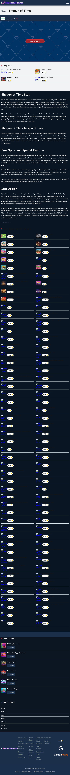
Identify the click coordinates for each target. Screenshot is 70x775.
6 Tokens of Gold (48, 597)
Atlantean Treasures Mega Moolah (19, 376)
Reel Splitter (46, 281)
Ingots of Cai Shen (48, 581)
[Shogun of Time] (3, 261)
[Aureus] (4, 621)
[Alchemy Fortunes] (4, 537)
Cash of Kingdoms (48, 250)
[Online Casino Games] (12, 2)
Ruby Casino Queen (14, 297)
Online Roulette (38, 758)
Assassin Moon (47, 541)
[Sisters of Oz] (39, 472)
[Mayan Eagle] (39, 433)
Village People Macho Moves (52, 297)
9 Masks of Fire (12, 321)
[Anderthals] (4, 393)
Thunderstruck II (13, 549)
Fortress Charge (12, 423)
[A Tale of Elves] (39, 535)
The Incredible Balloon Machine (52, 360)
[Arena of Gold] (4, 401)
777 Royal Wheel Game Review (52, 494)
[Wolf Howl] (39, 464)
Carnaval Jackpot (13, 597)
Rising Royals (11, 336)
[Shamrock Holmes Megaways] (4, 562)
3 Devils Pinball (12, 605)
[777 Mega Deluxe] (4, 576)
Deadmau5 (11, 518)
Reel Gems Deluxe (48, 510)
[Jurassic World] (38, 237)
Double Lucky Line (48, 352)
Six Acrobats (46, 242)
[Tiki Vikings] (4, 307)
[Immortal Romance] (39, 411)
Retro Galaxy (11, 463)
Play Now (11, 647)
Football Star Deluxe (14, 415)
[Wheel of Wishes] (4, 371)
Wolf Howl (46, 463)
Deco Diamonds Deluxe (50, 313)
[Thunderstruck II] (4, 553)
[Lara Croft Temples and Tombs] (3, 285)
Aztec (3, 708)
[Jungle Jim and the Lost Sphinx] (39, 325)
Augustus (45, 526)
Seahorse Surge (12, 689)
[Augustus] (39, 527)
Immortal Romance (48, 407)
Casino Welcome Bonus (23, 742)
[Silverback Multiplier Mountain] (39, 554)
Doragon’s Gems (13, 77)
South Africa (30, 756)
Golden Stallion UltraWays (16, 565)
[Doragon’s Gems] (3, 81)
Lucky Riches (46, 399)
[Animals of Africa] (4, 584)
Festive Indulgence (13, 344)
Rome (3, 725)
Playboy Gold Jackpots (50, 336)
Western (4, 729)
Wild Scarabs (11, 242)
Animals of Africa (13, 581)
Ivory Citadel (46, 344)
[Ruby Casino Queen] (3, 301)
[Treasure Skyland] (39, 387)
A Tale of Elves (47, 534)
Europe (31, 746)
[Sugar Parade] (3, 253)
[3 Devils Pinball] (4, 608)
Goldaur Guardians (48, 455)
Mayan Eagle (46, 431)
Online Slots (39, 738)
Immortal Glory (12, 439)
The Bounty (46, 557)
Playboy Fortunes (48, 447)
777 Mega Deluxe (13, 573)
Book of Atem (12, 352)
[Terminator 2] (39, 616)
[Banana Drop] (39, 442)
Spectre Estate (47, 478)
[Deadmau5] (4, 520)
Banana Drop (46, 439)
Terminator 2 (46, 612)
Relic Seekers (46, 305)
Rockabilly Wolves (48, 273)
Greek (3, 718)
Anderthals (11, 392)
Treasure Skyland (48, 384)
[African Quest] (4, 363)
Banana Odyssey (13, 313)
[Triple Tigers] (3, 665)
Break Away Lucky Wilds (15, 470)
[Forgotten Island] (39, 576)
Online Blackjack (39, 742)
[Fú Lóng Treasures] (3, 647)
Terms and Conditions (26, 771)
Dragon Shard (12, 289)
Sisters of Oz (46, 470)
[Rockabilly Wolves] (39, 276)
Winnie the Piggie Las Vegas (16, 653)
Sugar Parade (11, 250)
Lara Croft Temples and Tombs (17, 281)
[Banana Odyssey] (4, 316)
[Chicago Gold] (4, 592)
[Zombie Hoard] (38, 269)
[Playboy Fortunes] (39, 450)
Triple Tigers (11, 662)
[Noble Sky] (39, 488)
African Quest (12, 360)
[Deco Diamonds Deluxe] (39, 316)
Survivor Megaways (14, 69)
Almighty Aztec (12, 478)
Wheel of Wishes (13, 368)
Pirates (3, 722)
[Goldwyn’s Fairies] (3, 237)
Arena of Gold (12, 399)
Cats (2, 711)
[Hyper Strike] (39, 567)
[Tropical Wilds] (4, 616)
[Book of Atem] (4, 354)
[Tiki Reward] (39, 520)
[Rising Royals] (4, 338)
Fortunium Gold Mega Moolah (17, 486)
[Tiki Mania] (39, 330)
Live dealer (47, 738)
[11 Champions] (39, 417)
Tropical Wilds (12, 612)
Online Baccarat (38, 747)
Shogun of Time (12, 258)
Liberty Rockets (12, 671)
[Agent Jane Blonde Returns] (4, 278)
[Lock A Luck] (4, 330)
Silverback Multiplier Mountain (52, 549)
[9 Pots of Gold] (4, 385)
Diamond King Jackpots (15, 541)
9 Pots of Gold (12, 384)
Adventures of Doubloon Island (52, 605)
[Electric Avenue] (4, 411)
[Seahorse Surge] (3, 692)
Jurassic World (47, 234)
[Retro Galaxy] (4, 464)
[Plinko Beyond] (3, 683)
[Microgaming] (3, 18)
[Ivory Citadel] (39, 346)
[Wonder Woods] (39, 371)
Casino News (22, 738)
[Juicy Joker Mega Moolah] (39, 593)
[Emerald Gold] (39, 624)
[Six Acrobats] (38, 245)
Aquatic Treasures (13, 510)
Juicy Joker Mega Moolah (50, 589)
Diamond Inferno (13, 447)
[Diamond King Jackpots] (4, 546)
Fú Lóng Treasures (13, 644)
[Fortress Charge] (4, 426)
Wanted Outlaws (48, 502)
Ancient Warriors (13, 455)
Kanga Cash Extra (47, 77)
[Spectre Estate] (39, 482)
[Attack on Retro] (39, 378)
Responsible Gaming (50, 771)
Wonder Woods (47, 368)
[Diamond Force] (39, 395)
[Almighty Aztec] (4, 482)
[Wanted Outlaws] (39, 505)
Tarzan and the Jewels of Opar (17, 502)
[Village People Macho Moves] (39, 302)
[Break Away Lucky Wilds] (4, 475)
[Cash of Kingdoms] (38, 253)
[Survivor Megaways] (4, 72)
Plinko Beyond (12, 680)
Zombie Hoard (47, 265)
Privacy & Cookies (38, 771)
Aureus (9, 620)
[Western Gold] (4, 497)
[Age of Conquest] (39, 425)
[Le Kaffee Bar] (38, 293)
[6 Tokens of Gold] (39, 600)
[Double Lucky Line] (39, 357)
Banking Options (20, 753)
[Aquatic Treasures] (4, 513)
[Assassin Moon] (39, 545)
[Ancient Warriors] (4, 458)
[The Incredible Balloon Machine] (39, 365)
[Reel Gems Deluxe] (39, 513)
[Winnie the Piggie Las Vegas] (3, 656)
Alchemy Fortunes (13, 534)
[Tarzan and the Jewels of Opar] (4, 507)
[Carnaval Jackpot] (4, 600)
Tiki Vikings (11, 305)
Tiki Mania (45, 328)
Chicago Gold (11, 589)
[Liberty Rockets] (3, 674)
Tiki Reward (46, 518)
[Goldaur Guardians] (39, 458)
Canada (31, 743)
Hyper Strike (46, 565)
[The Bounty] (39, 559)
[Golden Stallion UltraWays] (4, 570)
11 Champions (47, 415)
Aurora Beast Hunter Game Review (19, 431)
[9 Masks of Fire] (4, 324)
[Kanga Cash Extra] (38, 80)
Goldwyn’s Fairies (13, 234)
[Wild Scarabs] (3, 245)
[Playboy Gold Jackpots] (39, 341)
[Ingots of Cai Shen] (39, 584)
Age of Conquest (48, 423)
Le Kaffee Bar (47, 289)
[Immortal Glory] (4, 442)
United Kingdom (31, 751)
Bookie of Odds (12, 265)
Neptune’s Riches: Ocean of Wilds (18, 526)
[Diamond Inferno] (4, 450)
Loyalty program (21, 747)
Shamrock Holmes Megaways (17, 557)
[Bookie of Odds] (3, 269)
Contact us (21, 757)
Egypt (3, 715)
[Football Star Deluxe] (4, 420)
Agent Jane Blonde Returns (16, 273)
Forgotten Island (48, 573)
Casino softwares (47, 742)
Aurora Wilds (46, 258)
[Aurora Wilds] (39, 259)
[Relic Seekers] (39, 307)
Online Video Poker (40, 753)
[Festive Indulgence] (4, 346)
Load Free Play (34, 41)
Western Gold (12, 494)
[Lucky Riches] (39, 401)
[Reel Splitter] (38, 285)
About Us (17, 771)
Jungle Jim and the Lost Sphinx (52, 321)
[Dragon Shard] (3, 293)
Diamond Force (47, 392)
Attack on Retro (47, 376)
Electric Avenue (12, 407)
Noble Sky (45, 486)
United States (31, 739)
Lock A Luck (11, 328)
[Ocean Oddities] (37, 73)
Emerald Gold (46, 620)
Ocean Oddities (46, 69)
